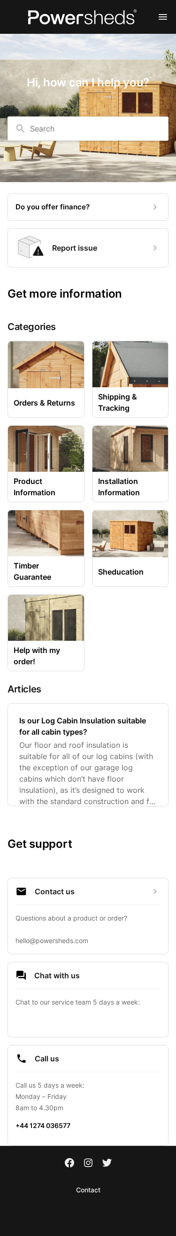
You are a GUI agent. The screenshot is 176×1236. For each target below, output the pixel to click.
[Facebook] (69, 1163)
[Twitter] (107, 1163)
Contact (88, 1190)
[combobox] (88, 128)
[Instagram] (88, 1163)
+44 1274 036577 (42, 1125)
